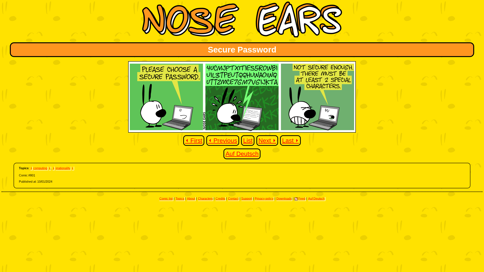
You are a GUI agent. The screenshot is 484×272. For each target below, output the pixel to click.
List (248, 140)
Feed (301, 198)
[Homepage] (242, 36)
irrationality (63, 168)
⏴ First (193, 140)
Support (246, 198)
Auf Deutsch (242, 153)
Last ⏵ (290, 140)
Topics (179, 198)
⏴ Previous (222, 140)
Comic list (166, 198)
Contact (233, 198)
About (191, 198)
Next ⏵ (267, 140)
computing (40, 168)
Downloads (284, 198)
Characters (205, 198)
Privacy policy (264, 198)
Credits (220, 198)
